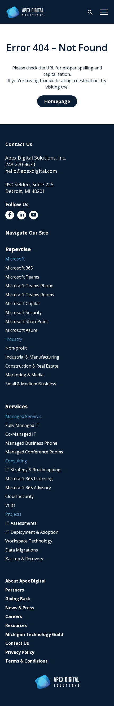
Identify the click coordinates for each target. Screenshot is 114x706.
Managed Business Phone (31, 443)
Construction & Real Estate (31, 366)
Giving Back (17, 599)
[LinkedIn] (21, 215)
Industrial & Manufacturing (32, 357)
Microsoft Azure (21, 330)
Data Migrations (21, 550)
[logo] (24, 12)
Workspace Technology (28, 541)
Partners (14, 590)
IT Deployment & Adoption (31, 532)
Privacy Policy (19, 652)
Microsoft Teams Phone (29, 286)
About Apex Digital (25, 581)
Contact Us (17, 643)
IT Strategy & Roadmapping (32, 470)
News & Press (19, 608)
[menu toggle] (104, 12)
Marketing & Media (24, 375)
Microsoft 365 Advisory (28, 488)
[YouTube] (33, 215)
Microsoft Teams (22, 277)
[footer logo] (57, 682)
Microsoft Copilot (22, 303)
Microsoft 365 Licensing (29, 479)
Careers (13, 616)
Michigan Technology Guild (34, 634)
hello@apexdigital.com (31, 171)
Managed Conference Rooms (34, 452)
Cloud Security (19, 496)
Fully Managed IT (22, 425)
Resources (16, 625)
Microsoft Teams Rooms (29, 295)
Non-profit (16, 348)
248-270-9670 (20, 164)
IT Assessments (21, 523)
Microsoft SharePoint (26, 321)
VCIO (10, 505)
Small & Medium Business (30, 384)
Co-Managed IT (20, 434)
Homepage (57, 101)
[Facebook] (9, 215)
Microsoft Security (23, 312)
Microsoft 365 (19, 268)
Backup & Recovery (24, 559)
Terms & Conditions (26, 661)
